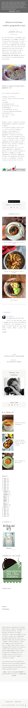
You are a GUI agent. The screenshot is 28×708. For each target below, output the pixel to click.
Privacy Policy (9, 701)
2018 (5, 490)
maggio (5, 500)
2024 (5, 481)
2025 (5, 480)
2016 (5, 509)
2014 (5, 512)
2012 (5, 514)
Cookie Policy (18, 701)
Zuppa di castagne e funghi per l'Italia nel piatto (14, 243)
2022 (5, 484)
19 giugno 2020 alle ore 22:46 (15, 318)
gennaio (5, 506)
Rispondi (4, 331)
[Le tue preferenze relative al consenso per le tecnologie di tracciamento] (25, 705)
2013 (5, 513)
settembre (6, 494)
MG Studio (23, 705)
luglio (5, 497)
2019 (5, 488)
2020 (5, 487)
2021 (5, 485)
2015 (5, 510)
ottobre (5, 493)
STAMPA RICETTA (14, 201)
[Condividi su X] (11, 207)
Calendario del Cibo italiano (15, 32)
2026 (5, 478)
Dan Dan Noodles (14, 300)
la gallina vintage (10, 705)
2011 (5, 516)
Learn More (12, 11)
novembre (6, 491)
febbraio (6, 504)
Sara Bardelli (20, 671)
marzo (5, 503)
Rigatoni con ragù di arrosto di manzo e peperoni (14, 272)
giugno (5, 499)
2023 (5, 482)
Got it (18, 11)
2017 (5, 507)
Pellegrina (10, 316)
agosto (5, 496)
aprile (5, 501)
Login (4, 671)
